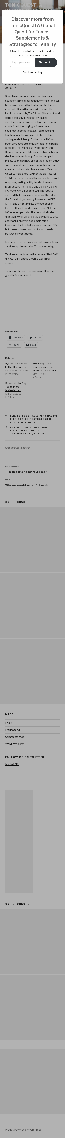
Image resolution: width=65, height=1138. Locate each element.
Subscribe (46, 62)
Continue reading (32, 72)
